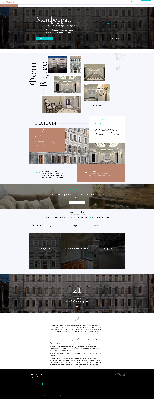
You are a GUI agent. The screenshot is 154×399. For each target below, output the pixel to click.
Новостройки (74, 374)
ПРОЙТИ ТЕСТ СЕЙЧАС (77, 202)
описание (92, 51)
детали (68, 51)
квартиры (83, 51)
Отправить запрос (117, 225)
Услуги (85, 374)
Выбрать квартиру (115, 38)
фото (60, 51)
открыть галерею (97, 105)
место (75, 51)
